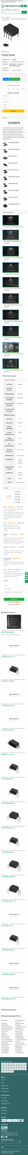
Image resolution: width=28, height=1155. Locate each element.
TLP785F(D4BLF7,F (9, 974)
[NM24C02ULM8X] (5, 192)
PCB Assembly (5, 1088)
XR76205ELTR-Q (5, 1047)
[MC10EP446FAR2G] (5, 151)
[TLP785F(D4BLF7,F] (14, 964)
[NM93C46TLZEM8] (5, 178)
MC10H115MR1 (12, 163)
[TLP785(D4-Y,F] (14, 768)
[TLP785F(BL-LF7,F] (14, 817)
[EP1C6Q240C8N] (14, 621)
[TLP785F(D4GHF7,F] (14, 866)
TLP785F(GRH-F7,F (9, 901)
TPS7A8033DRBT (19, 1038)
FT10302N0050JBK (6, 1026)
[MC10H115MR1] (5, 164)
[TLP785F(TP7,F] (14, 915)
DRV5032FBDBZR (5, 1044)
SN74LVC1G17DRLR (20, 1044)
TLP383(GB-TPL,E (8, 706)
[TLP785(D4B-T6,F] (14, 793)
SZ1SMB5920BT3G (14, 204)
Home (2, 17)
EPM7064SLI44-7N (6, 1030)
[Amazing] (9, 602)
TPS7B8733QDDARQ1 (7, 1041)
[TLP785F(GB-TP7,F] (14, 988)
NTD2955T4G (18, 1035)
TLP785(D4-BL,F (8, 852)
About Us (3, 1080)
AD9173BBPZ (4, 1025)
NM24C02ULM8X (13, 190)
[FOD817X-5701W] (14, 670)
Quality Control (5, 1085)
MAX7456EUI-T (19, 1028)
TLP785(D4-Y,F (7, 779)
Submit (14, 111)
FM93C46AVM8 (13, 183)
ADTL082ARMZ (5, 1049)
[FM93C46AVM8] (5, 185)
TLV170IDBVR (4, 1051)
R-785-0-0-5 (4, 1031)
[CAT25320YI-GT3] (5, 171)
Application (8, 9)
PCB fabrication (5, 1091)
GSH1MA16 (18, 1025)
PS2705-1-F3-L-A (8, 754)
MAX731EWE (18, 1049)
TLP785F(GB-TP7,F (9, 999)
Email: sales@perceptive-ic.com (9, 1132)
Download (15, 9)
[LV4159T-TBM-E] (5, 199)
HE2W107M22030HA (20, 1026)
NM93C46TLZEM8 (13, 176)
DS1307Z (17, 1041)
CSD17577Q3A (5, 1036)
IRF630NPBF (4, 1043)
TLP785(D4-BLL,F (8, 950)
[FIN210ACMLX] (5, 158)
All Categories (4, 1100)
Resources (3, 1113)
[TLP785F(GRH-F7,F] (14, 890)
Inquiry (6, 79)
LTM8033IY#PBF (19, 1023)
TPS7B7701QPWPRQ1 (6, 1039)
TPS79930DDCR (19, 1043)
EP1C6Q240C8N (8, 632)
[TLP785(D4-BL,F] (14, 841)
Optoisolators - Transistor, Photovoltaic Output (14, 19)
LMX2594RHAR (19, 1036)
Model (2, 9)
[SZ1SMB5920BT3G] (5, 205)
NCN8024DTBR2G (13, 142)
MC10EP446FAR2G (14, 149)
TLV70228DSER (5, 1038)
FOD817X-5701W (8, 681)
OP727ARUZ (18, 1051)
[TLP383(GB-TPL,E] (14, 695)
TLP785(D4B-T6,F (8, 803)
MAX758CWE (18, 1046)
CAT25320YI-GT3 (13, 170)
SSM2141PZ (4, 1023)
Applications (4, 1110)
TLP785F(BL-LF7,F (8, 828)
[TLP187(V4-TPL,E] (14, 719)
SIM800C (3, 1033)
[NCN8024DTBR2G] (5, 144)
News (2, 1082)
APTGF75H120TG (19, 1030)
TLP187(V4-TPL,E (8, 730)
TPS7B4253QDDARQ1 (21, 1039)
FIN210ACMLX (12, 156)
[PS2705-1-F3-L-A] (14, 744)
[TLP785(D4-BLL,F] (14, 939)
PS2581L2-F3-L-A (8, 657)
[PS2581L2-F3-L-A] (14, 646)
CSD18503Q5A (19, 1033)
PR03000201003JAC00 (7, 1028)
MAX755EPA (4, 1035)
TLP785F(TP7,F (7, 926)
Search (24, 12)
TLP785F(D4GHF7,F (9, 877)
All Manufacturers (5, 1103)
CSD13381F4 (4, 1046)
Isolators (8, 17)
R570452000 (18, 1031)
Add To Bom (15, 79)
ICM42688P (4, 1020)
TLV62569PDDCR (19, 1052)
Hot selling (3, 1098)
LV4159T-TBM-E (13, 197)
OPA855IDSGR (5, 1052)
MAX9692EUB (18, 1047)
